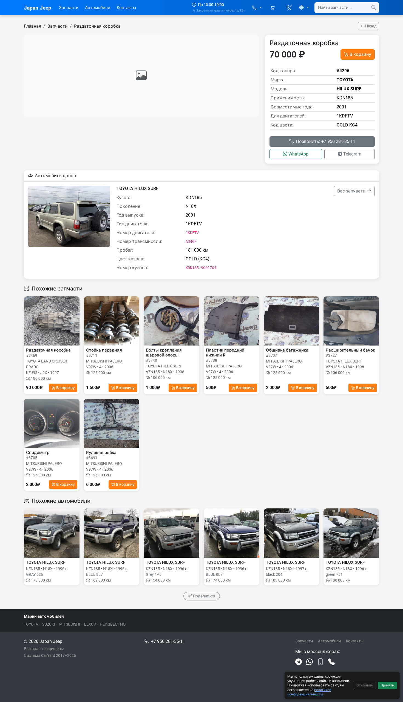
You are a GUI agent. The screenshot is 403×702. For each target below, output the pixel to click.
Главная (32, 26)
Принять (387, 685)
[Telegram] (298, 662)
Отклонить (364, 685)
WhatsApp (298, 154)
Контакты (126, 7)
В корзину (360, 54)
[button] (257, 7)
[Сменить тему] (289, 7)
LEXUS (90, 624)
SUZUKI (48, 624)
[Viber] (320, 662)
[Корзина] (273, 7)
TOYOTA (31, 624)
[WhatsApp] (309, 662)
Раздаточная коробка (97, 26)
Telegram (352, 154)
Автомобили (97, 7)
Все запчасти (352, 191)
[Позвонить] (331, 662)
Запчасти (68, 7)
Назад (370, 26)
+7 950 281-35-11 (168, 641)
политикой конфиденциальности (309, 692)
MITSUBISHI (69, 624)
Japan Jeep (37, 8)
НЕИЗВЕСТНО (113, 624)
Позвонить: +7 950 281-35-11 (325, 141)
